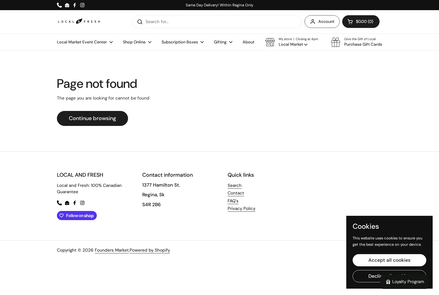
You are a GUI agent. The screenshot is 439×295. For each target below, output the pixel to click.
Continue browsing (92, 118)
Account (326, 21)
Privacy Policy (241, 208)
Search (235, 185)
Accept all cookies (389, 260)
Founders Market (112, 250)
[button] (291, 42)
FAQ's (233, 201)
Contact (236, 193)
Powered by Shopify (150, 250)
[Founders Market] (79, 21)
